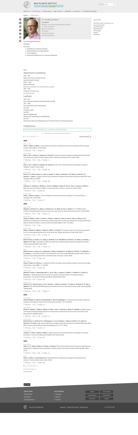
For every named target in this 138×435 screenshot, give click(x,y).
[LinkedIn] (20, 23)
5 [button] (31, 136)
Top (28, 384)
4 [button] (29, 136)
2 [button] (25, 136)
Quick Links (28, 391)
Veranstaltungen (107, 391)
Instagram (58, 394)
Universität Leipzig (28, 93)
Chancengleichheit (29, 399)
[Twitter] (20, 30)
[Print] (20, 41)
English (101, 4)
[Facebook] (20, 19)
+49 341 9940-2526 (48, 26)
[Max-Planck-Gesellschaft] (26, 407)
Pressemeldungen (92, 395)
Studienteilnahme (90, 11)
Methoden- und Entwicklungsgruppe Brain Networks (56, 24)
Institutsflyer (27, 397)
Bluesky (58, 397)
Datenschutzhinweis (73, 407)
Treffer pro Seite (83, 136)
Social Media (59, 391)
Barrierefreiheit (84, 407)
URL (39, 160)
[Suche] (114, 4)
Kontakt (92, 391)
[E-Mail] (20, 37)
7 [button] (35, 136)
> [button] (37, 136)
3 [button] (27, 136)
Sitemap (107, 398)
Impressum (63, 407)
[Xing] (20, 34)
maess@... (46, 31)
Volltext (40, 150)
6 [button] (33, 136)
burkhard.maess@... (48, 33)
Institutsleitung (28, 394)
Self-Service (92, 398)
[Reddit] (20, 26)
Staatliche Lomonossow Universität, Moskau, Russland (38, 86)
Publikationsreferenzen (48, 35)
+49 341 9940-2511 (48, 29)
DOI (34, 150)
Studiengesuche (106, 395)
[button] (57, 133)
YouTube (58, 399)
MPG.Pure (28, 150)
